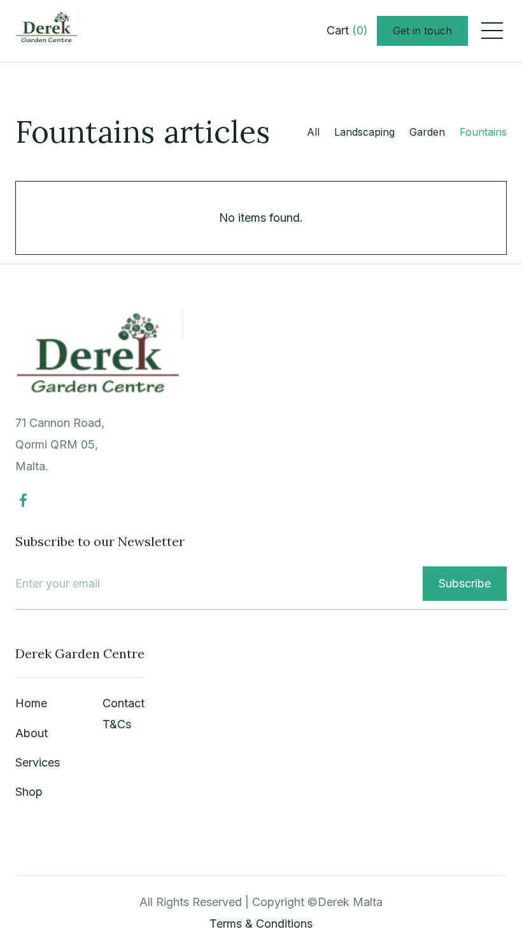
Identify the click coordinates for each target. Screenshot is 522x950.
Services (37, 762)
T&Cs (116, 724)
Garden (427, 132)
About (31, 733)
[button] (347, 30)
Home (31, 703)
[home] (47, 31)
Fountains (483, 132)
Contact (123, 703)
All (313, 132)
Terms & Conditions (261, 923)
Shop (29, 791)
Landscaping (364, 132)
